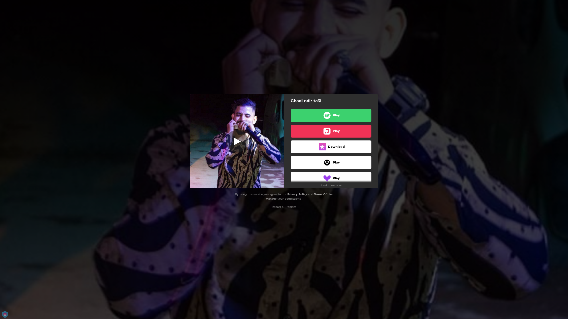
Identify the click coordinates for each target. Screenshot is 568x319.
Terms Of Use (323, 194)
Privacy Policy (297, 194)
